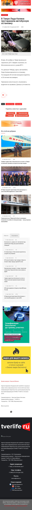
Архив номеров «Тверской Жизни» (10, 381)
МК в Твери (18, 488)
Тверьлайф (18, 104)
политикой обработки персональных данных (16, 505)
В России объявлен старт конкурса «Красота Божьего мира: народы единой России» (15, 260)
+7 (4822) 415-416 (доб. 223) (16, 472)
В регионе (4, 15)
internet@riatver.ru (16, 478)
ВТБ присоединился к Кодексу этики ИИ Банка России (15, 288)
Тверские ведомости (17, 484)
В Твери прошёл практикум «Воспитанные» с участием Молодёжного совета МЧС (14, 297)
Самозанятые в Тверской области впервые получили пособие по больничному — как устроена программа (16, 220)
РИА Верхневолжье (17, 490)
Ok (16, 507)
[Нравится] (3, 95)
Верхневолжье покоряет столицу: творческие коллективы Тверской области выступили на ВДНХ (15, 270)
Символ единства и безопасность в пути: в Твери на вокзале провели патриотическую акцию (14, 280)
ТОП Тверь (17, 486)
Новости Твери (10, 104)
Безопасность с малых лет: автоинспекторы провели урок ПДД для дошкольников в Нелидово (15, 243)
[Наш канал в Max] (11, 412)
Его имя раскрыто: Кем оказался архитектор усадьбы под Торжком (15, 252)
